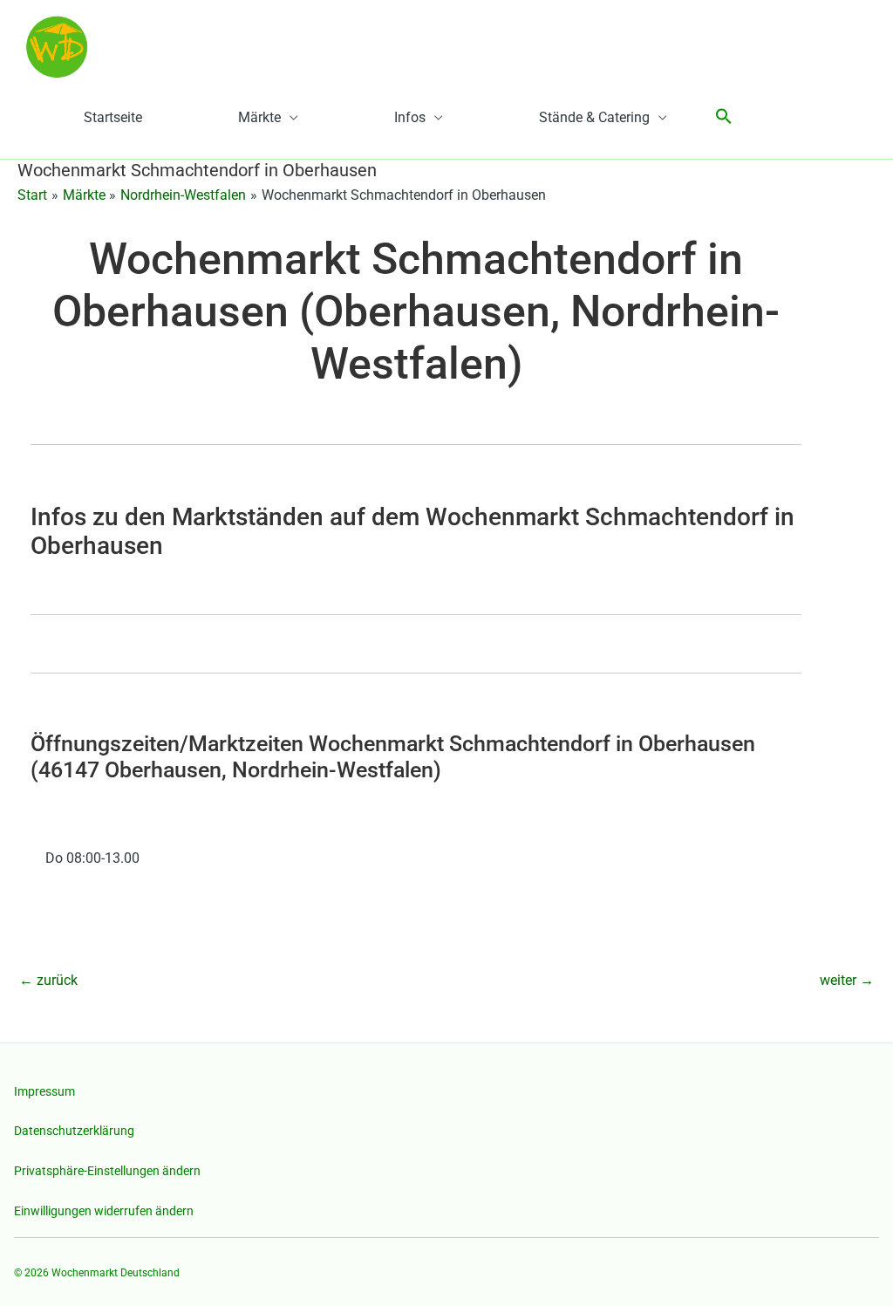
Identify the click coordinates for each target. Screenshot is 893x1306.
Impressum (44, 1091)
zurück (48, 980)
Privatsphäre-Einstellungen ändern (107, 1171)
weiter (847, 980)
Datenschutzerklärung (74, 1131)
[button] (724, 117)
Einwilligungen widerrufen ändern (104, 1211)
